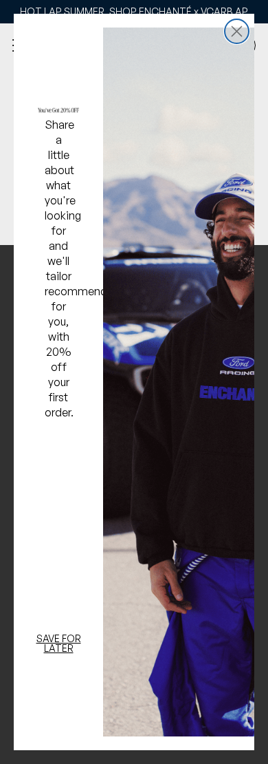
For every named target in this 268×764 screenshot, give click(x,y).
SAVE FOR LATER (58, 643)
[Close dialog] (237, 31)
